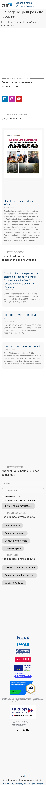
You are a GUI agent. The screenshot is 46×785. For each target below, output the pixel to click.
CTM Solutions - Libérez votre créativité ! (23, 780)
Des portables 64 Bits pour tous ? (22, 346)
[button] (43, 3)
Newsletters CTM (12, 496)
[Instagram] (12, 99)
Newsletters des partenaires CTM (19, 501)
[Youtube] (19, 99)
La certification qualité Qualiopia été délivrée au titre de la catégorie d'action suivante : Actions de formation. (20, 723)
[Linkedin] (5, 99)
